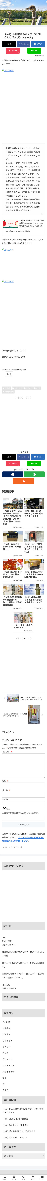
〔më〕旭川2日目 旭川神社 (15, 1124)
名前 (5, 780)
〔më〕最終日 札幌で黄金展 (15, 1118)
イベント (29, 388)
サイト (5, 799)
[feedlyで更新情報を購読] (34, 474)
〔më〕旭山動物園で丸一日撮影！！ (19, 1131)
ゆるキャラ (18, 388)
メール (6, 790)
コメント (7, 751)
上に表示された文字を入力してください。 (21, 812)
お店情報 (7, 1028)
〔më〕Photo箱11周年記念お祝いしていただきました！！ (23, 1110)
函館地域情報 (9, 392)
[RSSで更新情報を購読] (23, 481)
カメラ (38, 388)
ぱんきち (7, 1034)
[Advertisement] (23, 423)
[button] (42, 675)
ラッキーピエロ (10, 1065)
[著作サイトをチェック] (12, 474)
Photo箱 (7, 388)
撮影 (5, 1077)
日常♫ (6, 1090)
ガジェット (8, 1059)
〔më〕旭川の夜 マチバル (15, 1137)
